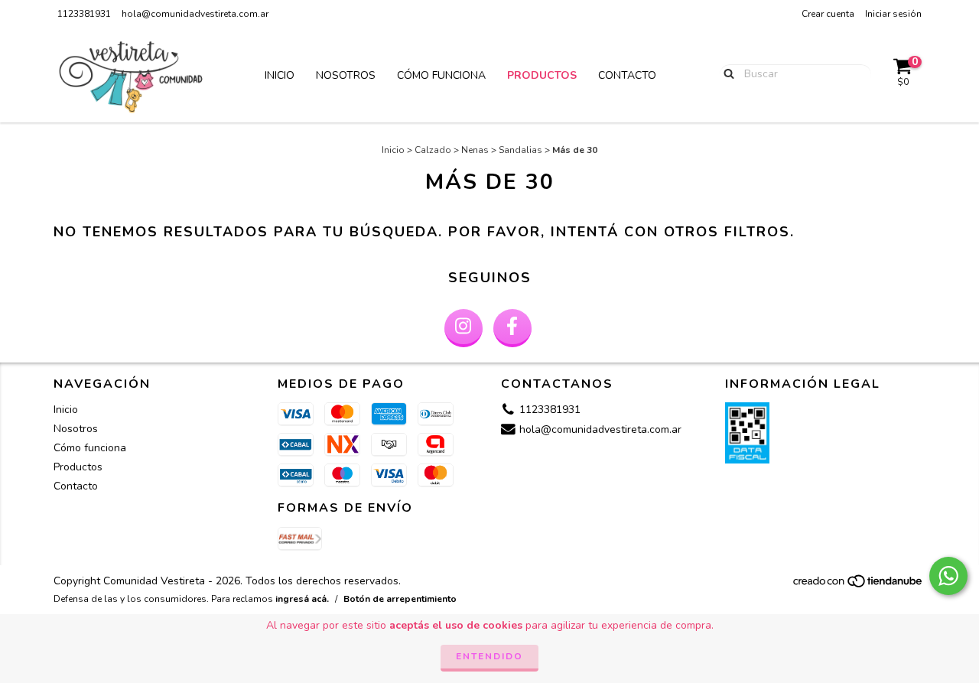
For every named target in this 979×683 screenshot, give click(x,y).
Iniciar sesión (893, 14)
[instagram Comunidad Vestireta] (463, 328)
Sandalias (520, 150)
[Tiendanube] (858, 585)
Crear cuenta (828, 14)
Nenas (475, 150)
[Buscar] (725, 73)
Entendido (489, 656)
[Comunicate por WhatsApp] (948, 576)
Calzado (433, 150)
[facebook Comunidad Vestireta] (512, 328)
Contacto (627, 75)
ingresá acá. (302, 599)
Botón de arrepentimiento (400, 599)
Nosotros (346, 75)
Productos (542, 75)
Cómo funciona (441, 75)
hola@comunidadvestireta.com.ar (195, 14)
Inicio (279, 75)
